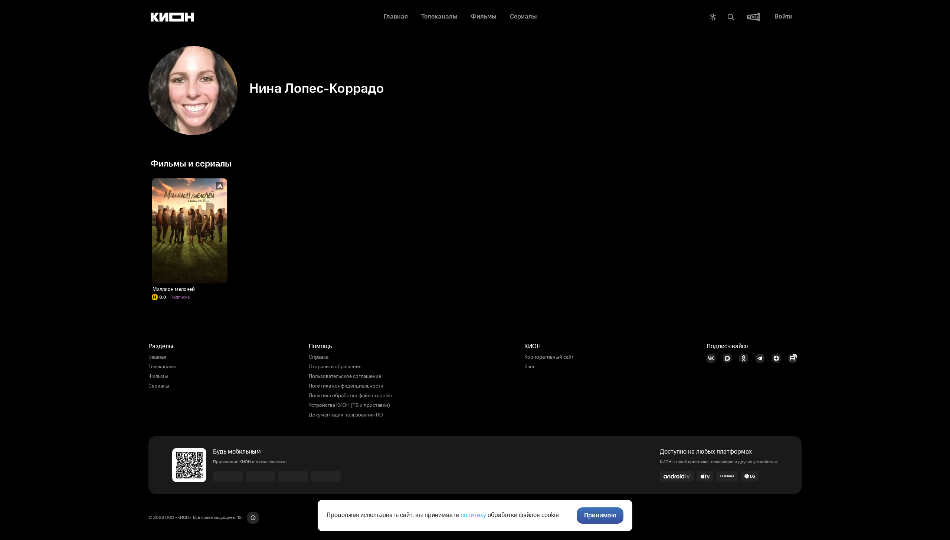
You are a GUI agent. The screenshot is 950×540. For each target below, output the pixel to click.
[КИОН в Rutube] (795, 358)
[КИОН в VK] (713, 358)
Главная (157, 357)
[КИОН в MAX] (729, 358)
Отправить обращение (335, 366)
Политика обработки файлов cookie (350, 395)
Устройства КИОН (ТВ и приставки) (349, 405)
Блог (529, 366)
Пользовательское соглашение (345, 376)
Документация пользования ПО (346, 415)
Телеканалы (162, 366)
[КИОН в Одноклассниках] (746, 358)
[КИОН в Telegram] (762, 358)
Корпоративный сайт (549, 357)
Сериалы (158, 386)
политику (473, 515)
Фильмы (158, 376)
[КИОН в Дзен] (778, 358)
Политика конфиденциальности (346, 386)
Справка (318, 357)
